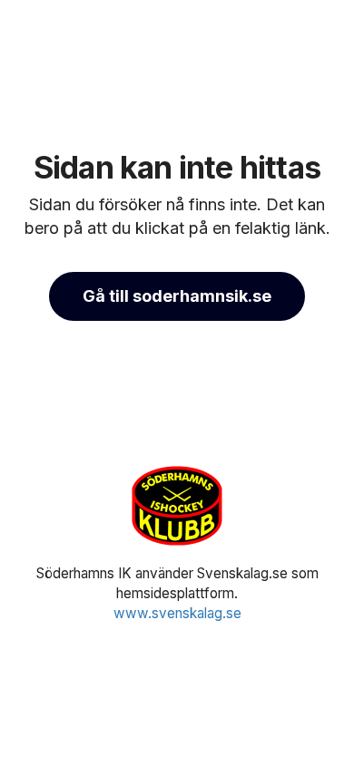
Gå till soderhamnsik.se (177, 295)
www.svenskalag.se (177, 613)
